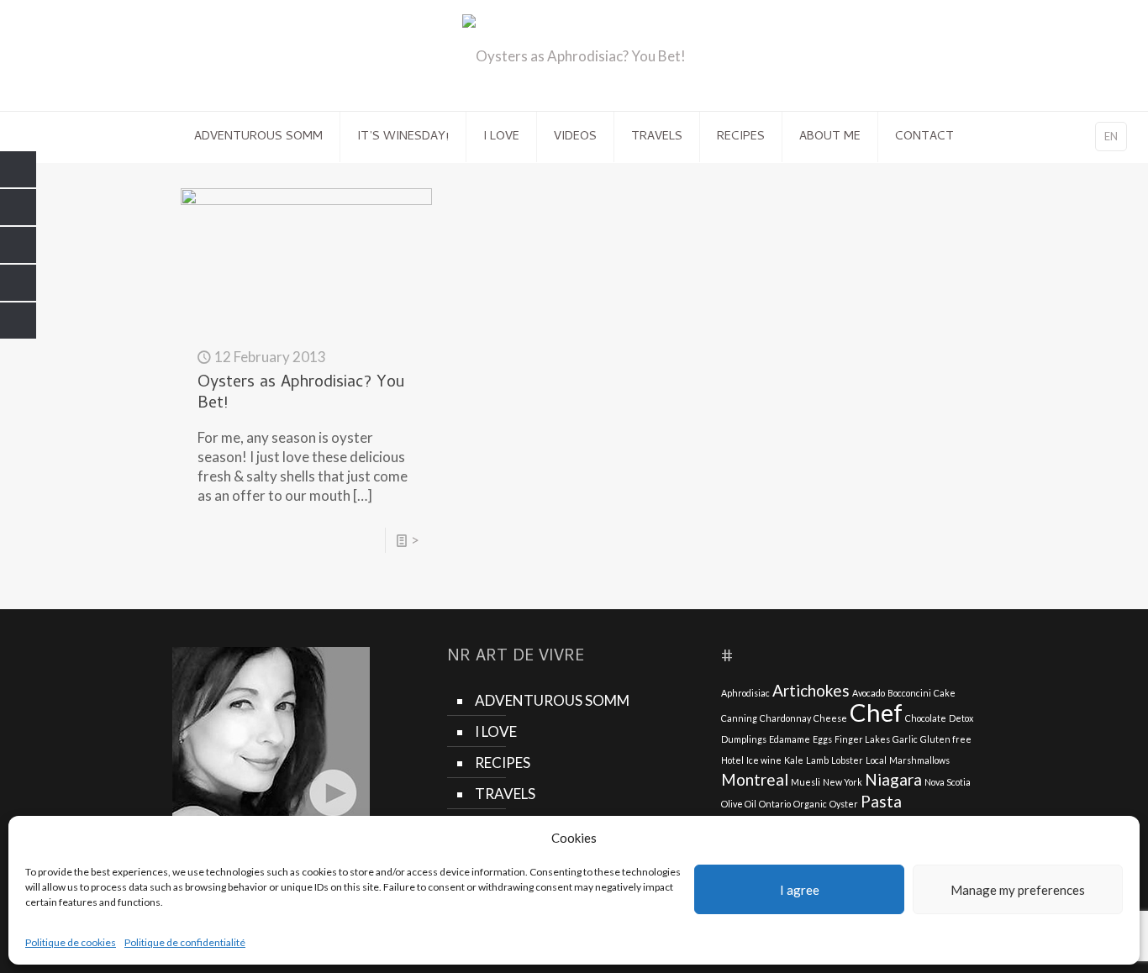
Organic (810, 803)
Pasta (881, 801)
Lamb (817, 760)
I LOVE (496, 731)
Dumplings (743, 739)
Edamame (789, 739)
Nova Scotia (947, 781)
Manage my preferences (1018, 889)
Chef (876, 712)
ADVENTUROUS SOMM (552, 700)
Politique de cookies (70, 942)
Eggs (822, 739)
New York (842, 781)
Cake (945, 692)
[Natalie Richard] (574, 55)
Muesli (805, 781)
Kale (793, 760)
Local (876, 760)
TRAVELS (505, 793)
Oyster (843, 803)
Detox (961, 718)
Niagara (893, 779)
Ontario (775, 803)
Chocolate (925, 718)
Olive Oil (738, 803)
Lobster (847, 760)
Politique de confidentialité (184, 942)
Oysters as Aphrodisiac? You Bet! (300, 394)
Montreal (754, 779)
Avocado (868, 692)
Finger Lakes (862, 739)
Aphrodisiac (745, 692)
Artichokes (811, 690)
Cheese (830, 718)
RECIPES (502, 762)
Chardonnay (785, 718)
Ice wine (764, 760)
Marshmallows (919, 760)
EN (1111, 136)
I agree (799, 889)
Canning (739, 718)
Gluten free (946, 739)
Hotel (732, 760)
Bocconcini (909, 692)
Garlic (905, 739)
